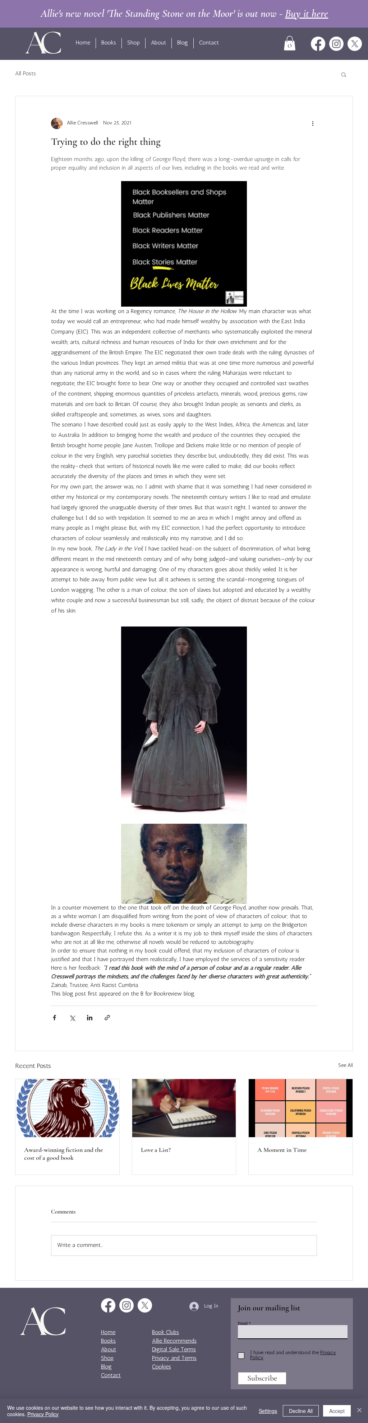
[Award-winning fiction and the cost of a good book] (67, 1108)
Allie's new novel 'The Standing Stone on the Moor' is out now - (184, 13)
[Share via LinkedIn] (89, 1017)
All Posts (25, 74)
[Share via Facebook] (54, 1017)
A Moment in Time (282, 1150)
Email (243, 1323)
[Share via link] (107, 1017)
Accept (337, 1410)
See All (345, 1065)
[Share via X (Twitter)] (72, 1017)
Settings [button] (268, 1410)
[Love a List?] (184, 1108)
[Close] (359, 1410)
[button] (290, 43)
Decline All (301, 1410)
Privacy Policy (43, 1414)
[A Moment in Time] (301, 1108)
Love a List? (156, 1150)
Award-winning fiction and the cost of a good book (63, 1154)
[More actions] (312, 123)
